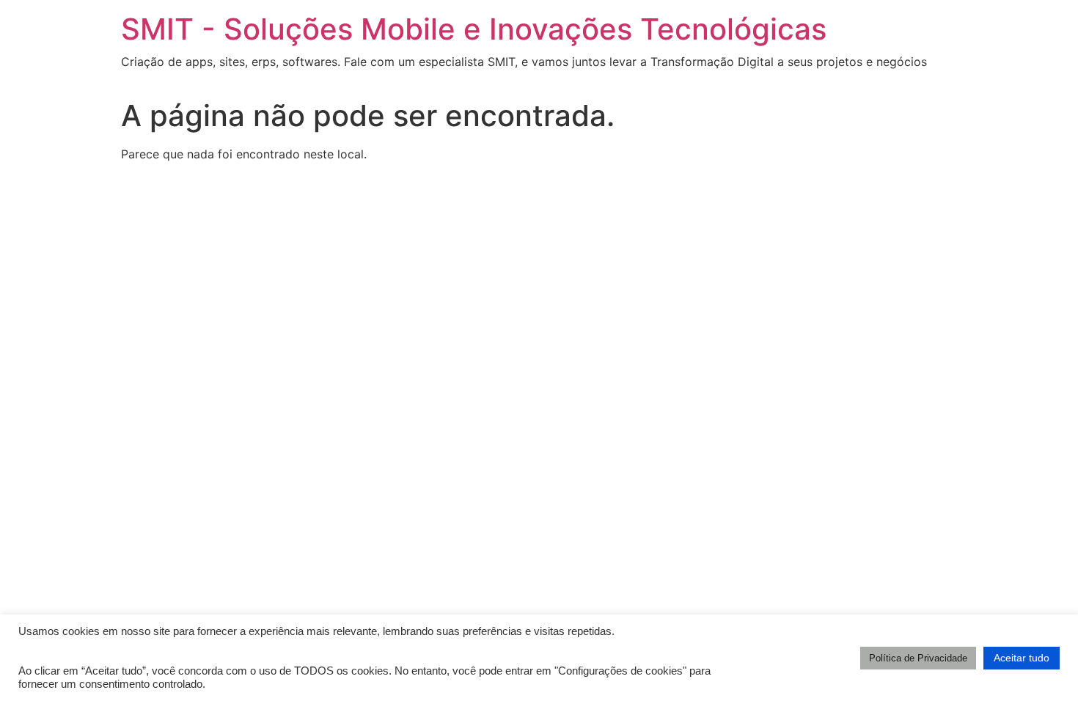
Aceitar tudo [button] (1021, 658)
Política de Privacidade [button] (918, 658)
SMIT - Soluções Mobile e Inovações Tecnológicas (473, 29)
